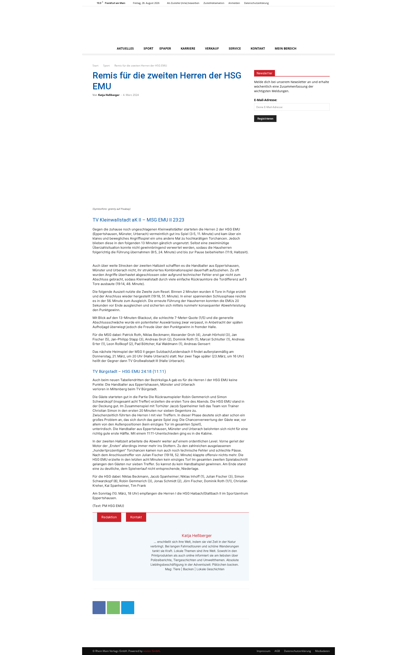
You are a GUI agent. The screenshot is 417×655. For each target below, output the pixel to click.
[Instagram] (314, 3)
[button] (319, 49)
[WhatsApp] (113, 607)
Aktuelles (125, 48)
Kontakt (258, 48)
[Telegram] (127, 607)
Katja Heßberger (108, 95)
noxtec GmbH (151, 651)
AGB (277, 651)
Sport (148, 48)
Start (95, 65)
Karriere (188, 48)
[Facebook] (307, 3)
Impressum (263, 651)
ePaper (165, 48)
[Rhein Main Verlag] (208, 24)
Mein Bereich (285, 48)
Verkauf (212, 48)
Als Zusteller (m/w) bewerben (183, 3)
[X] (321, 3)
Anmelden (234, 3)
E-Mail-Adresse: (265, 100)
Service (235, 48)
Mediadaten (322, 651)
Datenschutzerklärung (256, 3)
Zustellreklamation (214, 3)
